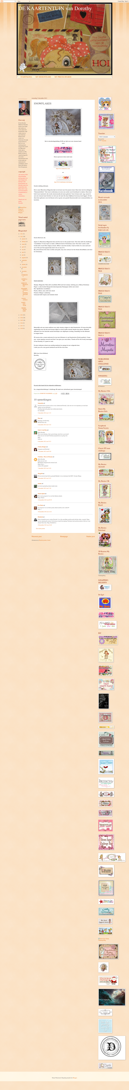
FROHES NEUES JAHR (24, 309)
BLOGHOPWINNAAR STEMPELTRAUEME (24, 292)
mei (23, 249)
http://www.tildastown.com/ (63, 168)
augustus (24, 257)
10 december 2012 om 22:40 (45, 525)
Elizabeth (40, 517)
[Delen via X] (65, 393)
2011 (21, 234)
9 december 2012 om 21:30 (44, 488)
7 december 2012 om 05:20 (44, 451)
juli (23, 255)
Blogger (75, 1078)
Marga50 (40, 473)
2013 (21, 315)
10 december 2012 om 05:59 (45, 500)
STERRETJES (24, 275)
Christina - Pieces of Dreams (45, 457)
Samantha (40, 403)
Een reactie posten (40, 528)
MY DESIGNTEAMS (43, 77)
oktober (24, 264)
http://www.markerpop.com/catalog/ (63, 182)
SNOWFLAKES (24, 279)
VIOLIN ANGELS (24, 299)
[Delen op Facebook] (67, 393)
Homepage (64, 536)
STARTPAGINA (26, 77)
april (23, 247)
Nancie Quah (41, 493)
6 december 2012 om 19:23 (44, 441)
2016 (21, 323)
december (24, 271)
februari (24, 241)
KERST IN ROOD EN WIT (24, 284)
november (24, 267)
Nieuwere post (37, 536)
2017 (21, 326)
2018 (21, 328)
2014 (21, 317)
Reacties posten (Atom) (45, 540)
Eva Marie (40, 505)
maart (23, 244)
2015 (21, 320)
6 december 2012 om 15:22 (44, 424)
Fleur (39, 418)
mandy (40, 483)
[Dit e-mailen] (62, 393)
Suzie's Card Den (42, 430)
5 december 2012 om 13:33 (44, 413)
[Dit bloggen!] (63, 393)
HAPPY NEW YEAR (23, 304)
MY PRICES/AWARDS (63, 77)
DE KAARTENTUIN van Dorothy (55, 8)
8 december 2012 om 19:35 (44, 478)
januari (24, 239)
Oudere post (90, 536)
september (24, 260)
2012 (21, 236)
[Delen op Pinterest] (68, 393)
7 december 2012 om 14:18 (44, 468)
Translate (104, 140)
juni (23, 252)
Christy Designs (42, 447)
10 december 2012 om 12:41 (45, 511)
